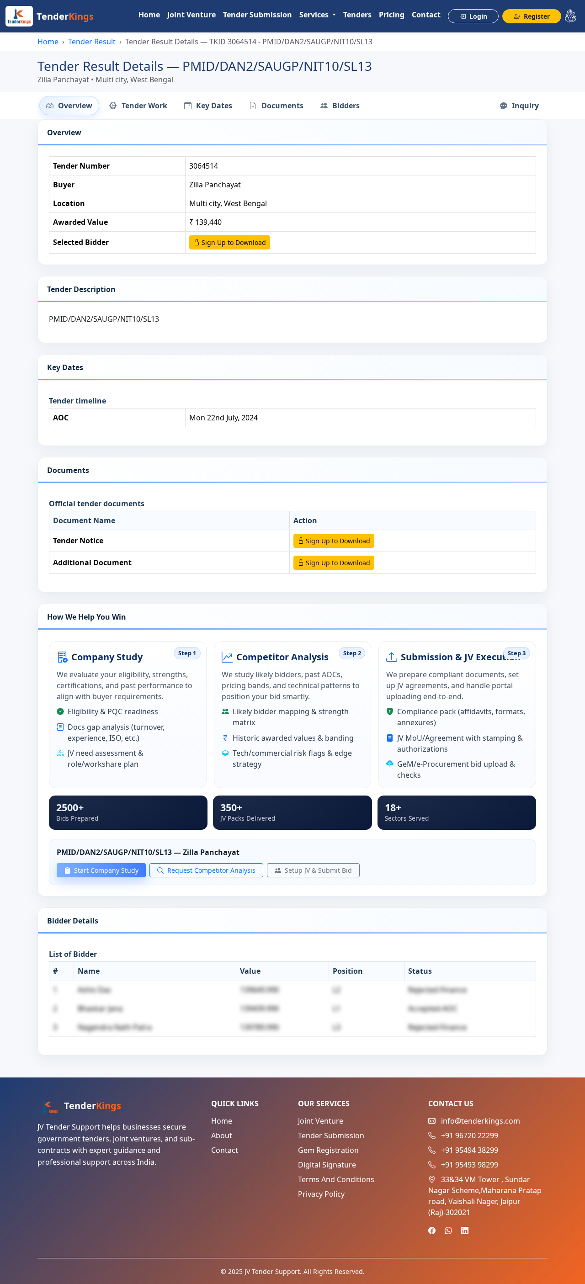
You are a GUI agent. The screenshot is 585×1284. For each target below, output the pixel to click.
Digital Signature (327, 1165)
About (221, 1135)
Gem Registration (328, 1150)
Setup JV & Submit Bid (317, 870)
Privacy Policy (321, 1194)
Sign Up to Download (233, 242)
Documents (281, 106)
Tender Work (143, 106)
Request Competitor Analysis (210, 870)
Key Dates (213, 106)
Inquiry (524, 106)
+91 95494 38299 (469, 1150)
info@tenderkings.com (480, 1121)
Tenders (357, 15)
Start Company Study (105, 870)
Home (149, 15)
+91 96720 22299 (469, 1135)
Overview (74, 106)
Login (477, 16)
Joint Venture (191, 15)
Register (536, 16)
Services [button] (314, 15)
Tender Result (92, 42)
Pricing (391, 15)
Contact (426, 15)
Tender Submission (257, 15)
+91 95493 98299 (469, 1165)
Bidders (345, 106)
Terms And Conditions (336, 1179)
